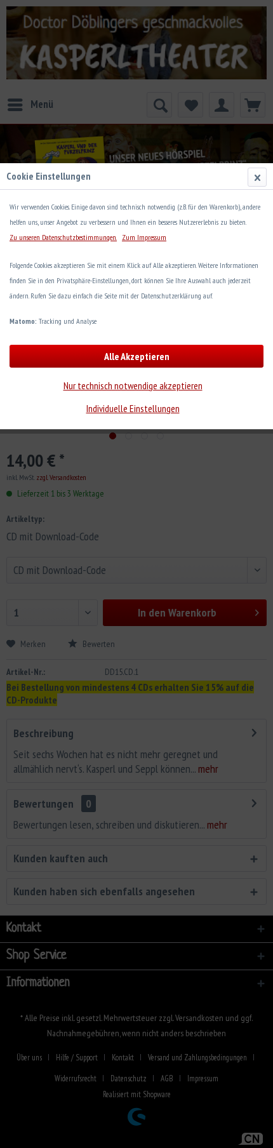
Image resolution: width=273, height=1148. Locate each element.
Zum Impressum (144, 237)
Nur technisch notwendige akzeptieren (133, 385)
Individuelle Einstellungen (133, 408)
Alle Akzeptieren (137, 356)
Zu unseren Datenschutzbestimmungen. (63, 237)
